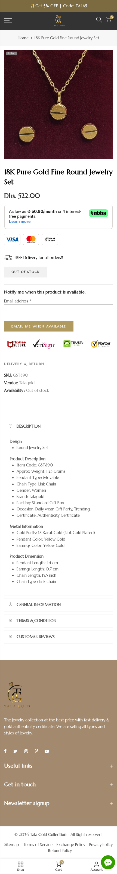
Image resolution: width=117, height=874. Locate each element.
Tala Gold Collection (48, 834)
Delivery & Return (24, 364)
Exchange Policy (71, 844)
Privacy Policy (101, 844)
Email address (17, 301)
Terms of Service (38, 844)
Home (23, 38)
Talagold (27, 382)
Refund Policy (60, 850)
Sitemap (11, 844)
